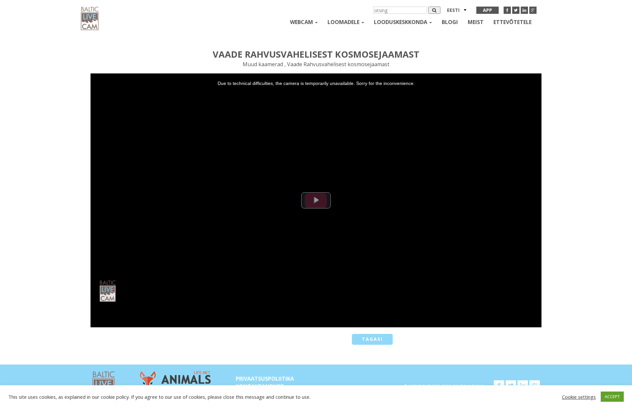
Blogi (450, 22)
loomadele (344, 22)
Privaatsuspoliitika (265, 378)
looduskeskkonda (401, 22)
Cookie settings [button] (579, 397)
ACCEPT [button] (612, 396)
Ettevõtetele (512, 22)
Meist (476, 22)
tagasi (372, 339)
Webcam (302, 22)
